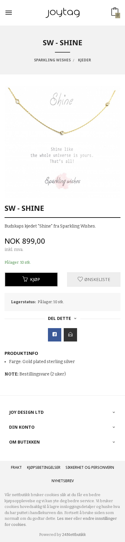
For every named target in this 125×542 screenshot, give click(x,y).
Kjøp (35, 279)
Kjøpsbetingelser (43, 467)
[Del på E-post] (70, 334)
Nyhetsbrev (63, 480)
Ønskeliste (96, 279)
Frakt (16, 467)
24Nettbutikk (74, 534)
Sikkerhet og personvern (90, 467)
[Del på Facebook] (54, 334)
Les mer (65, 518)
